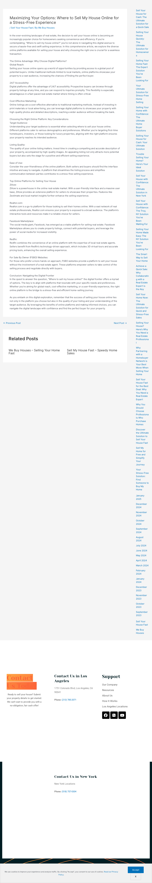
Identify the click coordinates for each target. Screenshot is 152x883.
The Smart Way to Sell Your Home (142, 257)
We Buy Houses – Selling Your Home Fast (34, 352)
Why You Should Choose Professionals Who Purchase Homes (142, 414)
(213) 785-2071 (69, 699)
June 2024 (141, 550)
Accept (135, 870)
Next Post (120, 323)
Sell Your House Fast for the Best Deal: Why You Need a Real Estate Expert (142, 389)
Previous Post (12, 323)
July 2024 (141, 545)
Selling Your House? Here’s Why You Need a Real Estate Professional (142, 332)
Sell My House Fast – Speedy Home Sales (92, 352)
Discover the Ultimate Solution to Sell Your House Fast (142, 436)
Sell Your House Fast (22, 27)
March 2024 (142, 565)
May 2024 (141, 555)
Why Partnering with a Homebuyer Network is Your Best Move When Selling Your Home (142, 361)
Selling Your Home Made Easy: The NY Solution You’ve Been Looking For (142, 239)
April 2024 (141, 560)
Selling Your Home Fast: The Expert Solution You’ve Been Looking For (142, 70)
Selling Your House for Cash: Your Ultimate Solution (142, 142)
